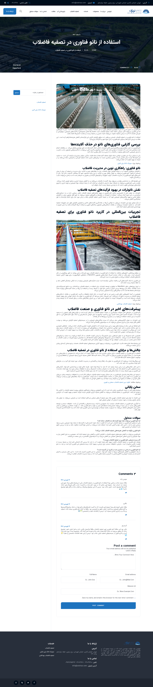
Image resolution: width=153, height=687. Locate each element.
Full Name (93, 575)
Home (94, 50)
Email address (130, 575)
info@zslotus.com (79, 2)
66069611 (15, 2)
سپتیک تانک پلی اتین (39, 110)
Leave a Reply (131, 551)
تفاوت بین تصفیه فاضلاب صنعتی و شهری (117, 382)
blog (86, 50)
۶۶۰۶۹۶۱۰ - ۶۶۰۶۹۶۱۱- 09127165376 (79, 662)
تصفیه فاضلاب (41, 102)
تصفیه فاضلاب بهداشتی (124, 304)
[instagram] (16, 683)
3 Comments (124, 68)
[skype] (22, 683)
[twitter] (28, 683)
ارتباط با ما (9, 11)
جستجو (17, 93)
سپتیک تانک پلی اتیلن (125, 163)
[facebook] (34, 683)
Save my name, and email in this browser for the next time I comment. (107, 598)
